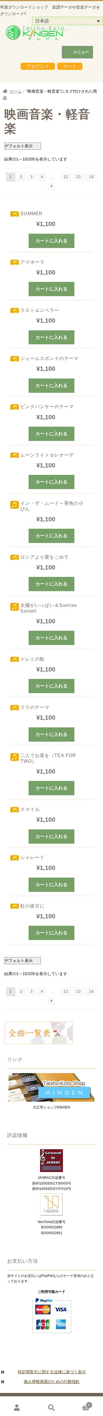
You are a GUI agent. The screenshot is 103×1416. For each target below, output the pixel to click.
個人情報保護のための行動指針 (52, 1381)
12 (66, 176)
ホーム (16, 91)
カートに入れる (51, 240)
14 (91, 176)
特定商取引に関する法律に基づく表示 (52, 1372)
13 (78, 176)
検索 (51, 1407)
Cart (79, 1403)
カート (70, 66)
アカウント (37, 66)
